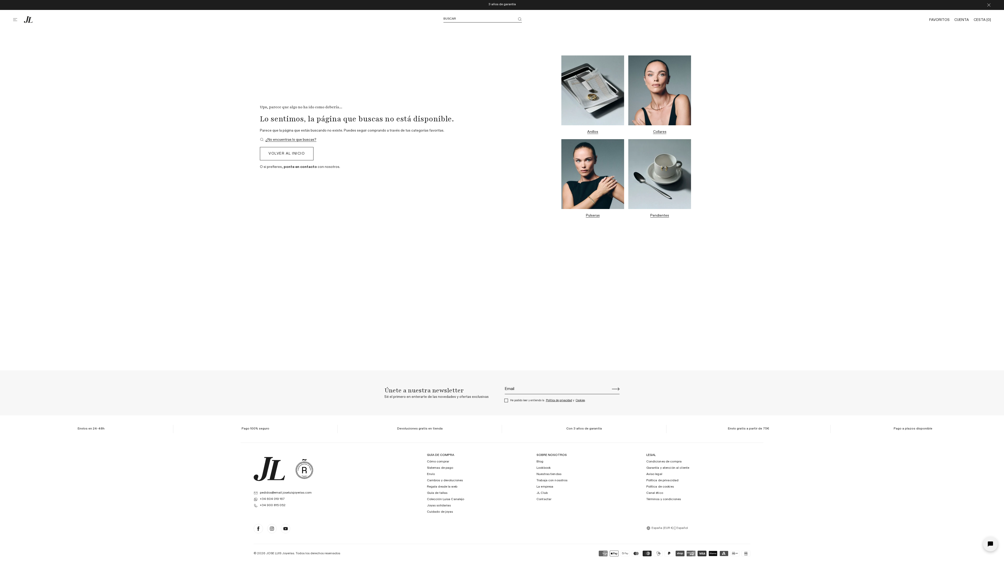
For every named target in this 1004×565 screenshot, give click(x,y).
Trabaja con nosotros (552, 480)
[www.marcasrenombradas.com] (304, 469)
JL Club (542, 493)
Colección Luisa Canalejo (445, 499)
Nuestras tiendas (549, 474)
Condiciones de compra (664, 461)
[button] (18, 19)
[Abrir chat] (990, 544)
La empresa (545, 486)
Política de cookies (660, 486)
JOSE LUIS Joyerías (280, 553)
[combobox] (660, 528)
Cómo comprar (438, 461)
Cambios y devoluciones (445, 480)
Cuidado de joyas (440, 511)
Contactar (544, 499)
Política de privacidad (559, 400)
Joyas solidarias (439, 505)
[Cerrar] (989, 5)
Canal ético (654, 493)
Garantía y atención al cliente (667, 468)
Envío (431, 474)
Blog (540, 461)
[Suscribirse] (616, 388)
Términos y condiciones (663, 499)
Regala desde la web (442, 486)
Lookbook (544, 468)
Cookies (580, 400)
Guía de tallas (437, 493)
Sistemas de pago (440, 468)
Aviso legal (654, 474)
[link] (288, 139)
